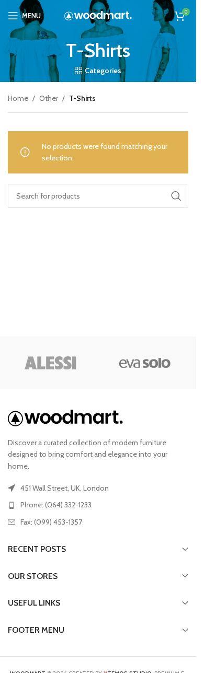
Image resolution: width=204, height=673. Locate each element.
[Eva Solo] (145, 362)
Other (48, 98)
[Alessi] (51, 362)
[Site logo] (98, 14)
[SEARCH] (176, 196)
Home (18, 98)
